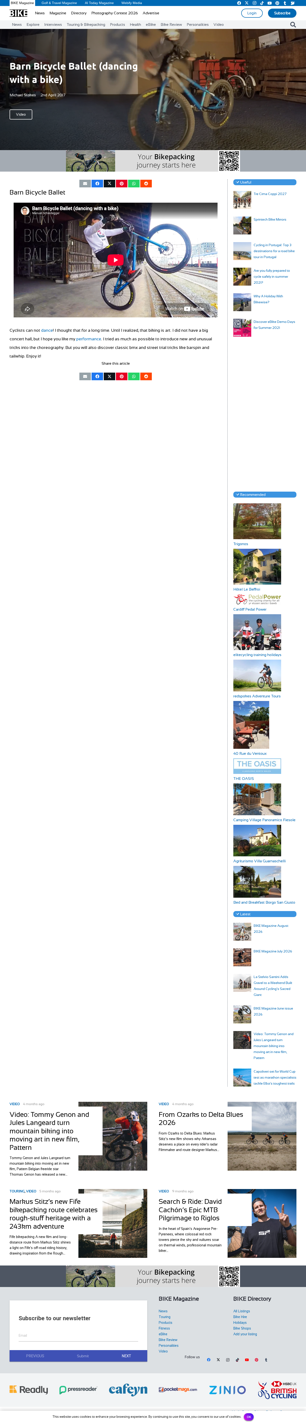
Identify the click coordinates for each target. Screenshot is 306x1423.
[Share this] (97, 183)
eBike (163, 1334)
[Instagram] (228, 1360)
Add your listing (245, 1334)
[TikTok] (237, 1360)
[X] (218, 1360)
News (163, 1311)
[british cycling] (277, 1390)
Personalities (169, 1345)
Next (126, 1356)
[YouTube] (247, 1360)
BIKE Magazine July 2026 (273, 951)
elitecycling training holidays (257, 655)
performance (88, 339)
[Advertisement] (264, 414)
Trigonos (240, 544)
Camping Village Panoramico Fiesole (264, 820)
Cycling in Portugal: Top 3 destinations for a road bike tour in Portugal (274, 251)
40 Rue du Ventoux (250, 753)
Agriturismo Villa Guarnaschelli (259, 861)
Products (165, 1323)
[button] (293, 24)
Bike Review (168, 1340)
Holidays (240, 1323)
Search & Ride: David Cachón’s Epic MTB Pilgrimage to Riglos (190, 1210)
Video (15, 1104)
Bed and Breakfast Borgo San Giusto (264, 902)
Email (23, 1335)
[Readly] (29, 1389)
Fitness (164, 1328)
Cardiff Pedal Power (250, 609)
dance (47, 330)
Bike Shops (242, 1328)
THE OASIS (243, 779)
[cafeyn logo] (128, 1390)
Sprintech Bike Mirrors (270, 219)
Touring (17, 1191)
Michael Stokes (23, 95)
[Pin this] (121, 183)
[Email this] (85, 183)
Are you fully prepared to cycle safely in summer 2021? (272, 276)
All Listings (241, 1311)
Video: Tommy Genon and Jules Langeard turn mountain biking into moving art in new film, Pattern (274, 1046)
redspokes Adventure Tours (257, 696)
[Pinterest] (256, 1360)
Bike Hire (240, 1317)
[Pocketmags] (178, 1390)
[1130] (227, 1390)
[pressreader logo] (78, 1390)
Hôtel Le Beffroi (246, 589)
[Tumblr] (266, 1360)
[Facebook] (208, 1360)
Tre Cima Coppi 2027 (270, 194)
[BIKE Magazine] (18, 13)
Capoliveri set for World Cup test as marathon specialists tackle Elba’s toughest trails (275, 1077)
